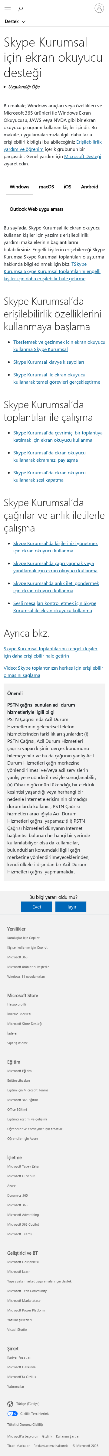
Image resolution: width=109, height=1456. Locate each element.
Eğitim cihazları (18, 1080)
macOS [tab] (46, 186)
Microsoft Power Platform (26, 1310)
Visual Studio (17, 1329)
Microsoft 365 (17, 957)
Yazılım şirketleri (19, 1320)
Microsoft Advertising (23, 1214)
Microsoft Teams (19, 1234)
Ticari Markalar (18, 1445)
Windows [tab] (19, 186)
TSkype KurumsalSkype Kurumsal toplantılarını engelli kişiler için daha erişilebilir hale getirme (52, 271)
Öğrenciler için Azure (22, 1138)
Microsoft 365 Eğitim (22, 1099)
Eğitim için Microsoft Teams (27, 1090)
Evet (36, 906)
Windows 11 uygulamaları (26, 976)
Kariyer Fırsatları (19, 1357)
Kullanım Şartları (68, 1436)
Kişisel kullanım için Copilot (27, 947)
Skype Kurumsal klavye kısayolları (48, 362)
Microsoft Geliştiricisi (23, 1261)
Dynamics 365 (17, 1195)
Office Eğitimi (17, 1109)
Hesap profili (16, 1004)
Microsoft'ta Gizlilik (21, 1376)
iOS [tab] (67, 186)
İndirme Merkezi (19, 1014)
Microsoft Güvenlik (21, 1176)
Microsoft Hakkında (21, 1367)
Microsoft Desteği (82, 156)
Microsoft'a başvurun (22, 1436)
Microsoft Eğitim (19, 1070)
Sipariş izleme (17, 1043)
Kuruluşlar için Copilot (23, 937)
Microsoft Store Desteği (24, 1023)
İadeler (12, 1033)
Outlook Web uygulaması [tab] (36, 209)
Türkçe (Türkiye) (27, 1403)
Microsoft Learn (18, 1271)
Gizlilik (47, 1436)
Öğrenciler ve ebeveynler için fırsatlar (34, 1128)
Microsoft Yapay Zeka (23, 1166)
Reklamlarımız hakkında (51, 1445)
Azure (11, 1185)
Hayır (71, 906)
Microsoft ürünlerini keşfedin (28, 966)
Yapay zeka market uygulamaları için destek (39, 1281)
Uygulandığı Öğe (23, 86)
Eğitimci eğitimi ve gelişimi (27, 1119)
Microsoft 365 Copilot (23, 1224)
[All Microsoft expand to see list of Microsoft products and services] (7, 8)
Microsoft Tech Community (27, 1291)
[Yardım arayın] (21, 8)
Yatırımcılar (15, 1386)
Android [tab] (89, 186)
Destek (12, 21)
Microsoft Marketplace (24, 1300)
